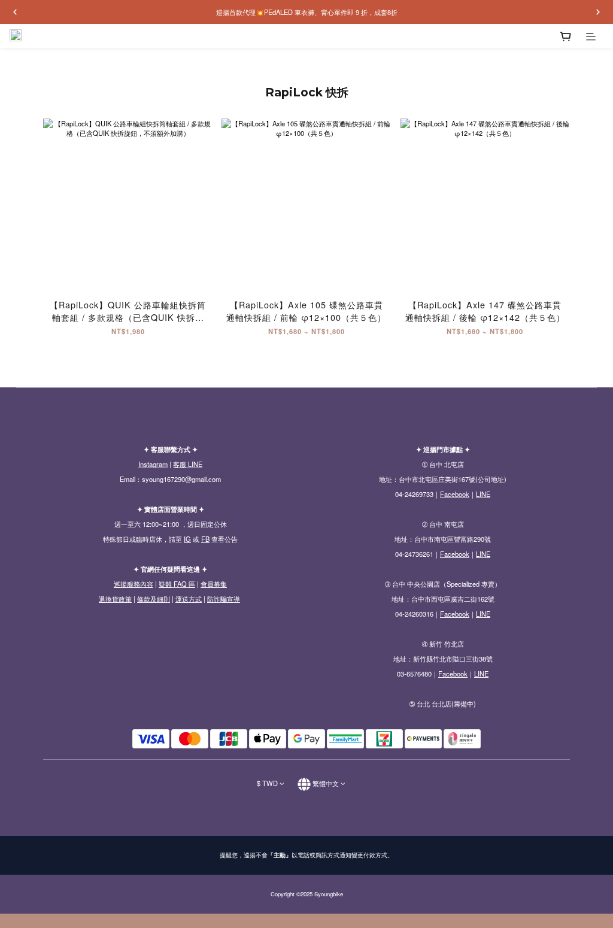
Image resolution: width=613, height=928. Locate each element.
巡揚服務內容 (133, 584)
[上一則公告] (15, 12)
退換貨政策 (115, 598)
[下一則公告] (598, 12)
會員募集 (214, 584)
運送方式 (188, 598)
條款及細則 (153, 598)
